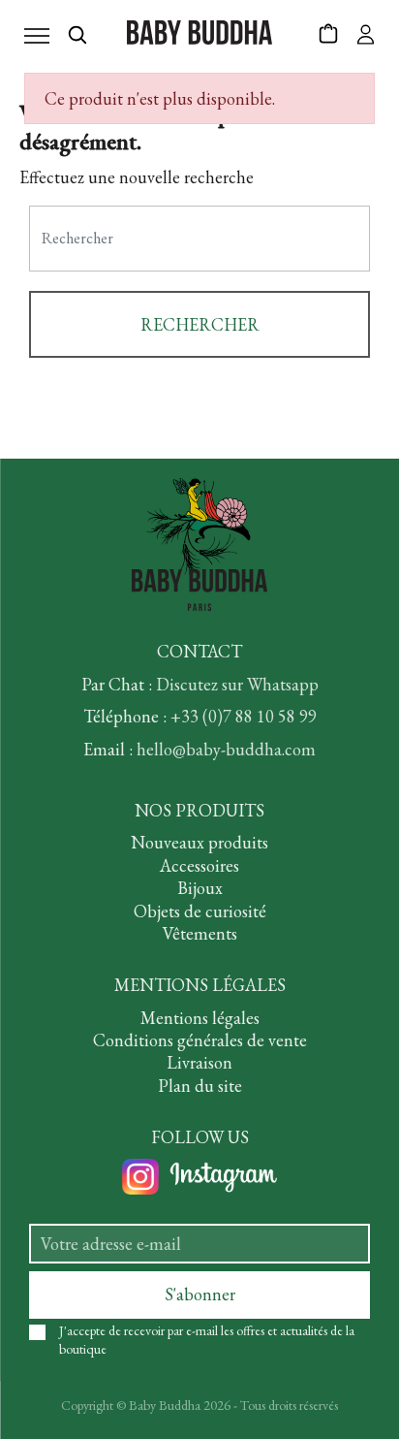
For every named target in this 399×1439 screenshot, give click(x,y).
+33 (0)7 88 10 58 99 (243, 716)
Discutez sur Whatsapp (237, 684)
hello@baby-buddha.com (226, 749)
